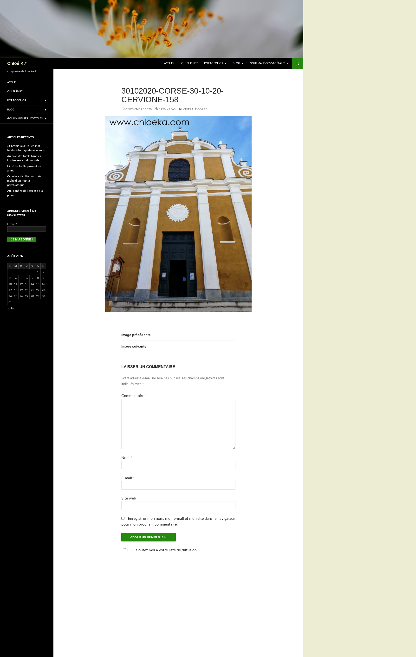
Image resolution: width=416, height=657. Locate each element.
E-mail (128, 478)
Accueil (169, 63)
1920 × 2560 (167, 109)
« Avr (11, 308)
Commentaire (134, 396)
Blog (236, 63)
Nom (126, 458)
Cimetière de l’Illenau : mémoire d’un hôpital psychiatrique (24, 180)
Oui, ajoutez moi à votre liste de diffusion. (162, 550)
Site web (128, 498)
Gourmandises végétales (267, 63)
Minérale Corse (194, 109)
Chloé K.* (16, 63)
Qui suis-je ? (189, 63)
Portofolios (213, 63)
